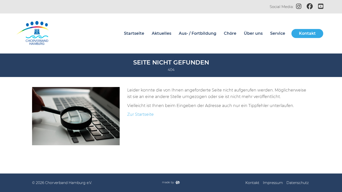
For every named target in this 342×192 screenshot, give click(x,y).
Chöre (230, 33)
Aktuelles (161, 33)
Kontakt (307, 33)
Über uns (253, 33)
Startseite (134, 33)
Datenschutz (297, 182)
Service (277, 33)
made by (171, 182)
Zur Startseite (140, 114)
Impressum (273, 182)
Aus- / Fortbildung (197, 33)
